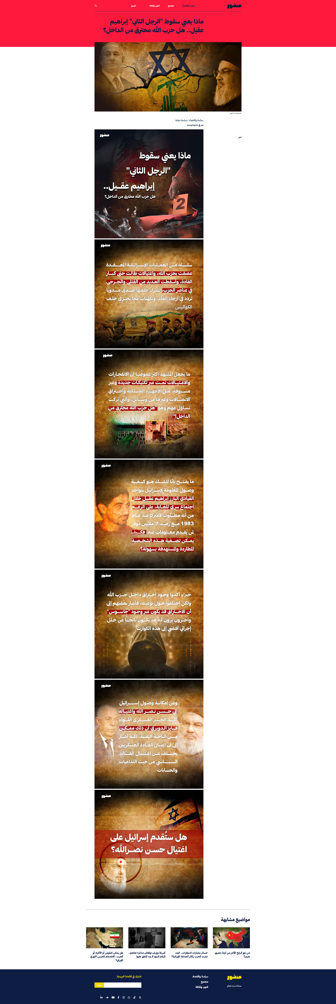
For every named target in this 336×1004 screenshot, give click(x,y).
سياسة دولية (181, 120)
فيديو (133, 5)
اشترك (99, 985)
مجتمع (171, 5)
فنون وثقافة (154, 5)
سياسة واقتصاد (188, 5)
